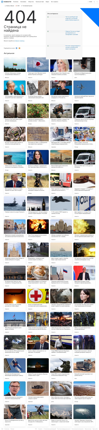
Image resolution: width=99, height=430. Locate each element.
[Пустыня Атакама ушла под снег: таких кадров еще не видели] (84, 392)
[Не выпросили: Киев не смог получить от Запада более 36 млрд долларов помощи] (15, 276)
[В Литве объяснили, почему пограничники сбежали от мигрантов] (15, 68)
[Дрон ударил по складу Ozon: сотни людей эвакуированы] (84, 207)
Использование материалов (77, 428)
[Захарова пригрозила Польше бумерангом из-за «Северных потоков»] (61, 276)
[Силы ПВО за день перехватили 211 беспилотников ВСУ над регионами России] (61, 369)
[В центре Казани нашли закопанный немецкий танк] (38, 91)
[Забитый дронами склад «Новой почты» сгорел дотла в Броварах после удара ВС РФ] (61, 323)
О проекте (40, 428)
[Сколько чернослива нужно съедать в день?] (38, 392)
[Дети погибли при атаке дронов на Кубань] (84, 161)
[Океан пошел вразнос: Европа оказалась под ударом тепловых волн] (15, 161)
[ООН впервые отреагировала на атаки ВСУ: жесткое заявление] (15, 91)
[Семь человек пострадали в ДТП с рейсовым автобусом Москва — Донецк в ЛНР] (38, 323)
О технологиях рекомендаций (50, 428)
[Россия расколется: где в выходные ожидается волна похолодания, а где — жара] (38, 184)
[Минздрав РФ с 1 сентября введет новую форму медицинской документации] (61, 137)
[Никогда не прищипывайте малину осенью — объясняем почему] (38, 114)
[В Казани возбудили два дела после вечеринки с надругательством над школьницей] (84, 68)
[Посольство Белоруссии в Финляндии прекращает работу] (15, 369)
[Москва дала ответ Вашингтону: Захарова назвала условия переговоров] (61, 68)
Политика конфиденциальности (63, 428)
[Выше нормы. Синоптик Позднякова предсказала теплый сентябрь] (84, 137)
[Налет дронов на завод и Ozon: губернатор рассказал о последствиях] (61, 184)
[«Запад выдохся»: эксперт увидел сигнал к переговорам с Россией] (38, 207)
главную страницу (19, 41)
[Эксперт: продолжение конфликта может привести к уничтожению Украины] (61, 300)
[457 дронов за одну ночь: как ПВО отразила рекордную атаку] (84, 253)
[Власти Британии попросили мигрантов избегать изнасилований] (61, 161)
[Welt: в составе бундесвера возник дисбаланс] (84, 323)
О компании (6, 428)
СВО (18, 5)
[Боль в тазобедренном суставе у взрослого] (15, 415)
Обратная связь (88, 428)
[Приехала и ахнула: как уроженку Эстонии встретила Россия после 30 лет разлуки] (15, 230)
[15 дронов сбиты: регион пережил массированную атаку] (84, 114)
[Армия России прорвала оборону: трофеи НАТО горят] (38, 369)
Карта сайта (95, 428)
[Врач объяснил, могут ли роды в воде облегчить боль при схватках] (61, 392)
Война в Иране (10, 5)
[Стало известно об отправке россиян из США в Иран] (15, 300)
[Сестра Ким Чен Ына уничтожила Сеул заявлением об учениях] (84, 300)
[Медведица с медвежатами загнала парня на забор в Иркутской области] (38, 253)
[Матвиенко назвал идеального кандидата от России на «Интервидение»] (61, 91)
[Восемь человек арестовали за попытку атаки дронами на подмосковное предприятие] (15, 137)
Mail (2, 428)
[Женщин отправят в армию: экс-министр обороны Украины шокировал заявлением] (61, 114)
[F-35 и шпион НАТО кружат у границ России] (61, 207)
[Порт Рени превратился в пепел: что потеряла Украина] (38, 230)
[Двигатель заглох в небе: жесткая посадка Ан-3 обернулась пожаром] (38, 415)
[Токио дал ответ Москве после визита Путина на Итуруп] (38, 68)
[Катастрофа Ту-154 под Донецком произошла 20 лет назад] (15, 346)
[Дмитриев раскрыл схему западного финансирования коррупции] (84, 276)
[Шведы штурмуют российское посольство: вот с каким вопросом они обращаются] (61, 230)
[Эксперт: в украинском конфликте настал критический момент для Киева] (84, 230)
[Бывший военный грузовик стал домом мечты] (84, 369)
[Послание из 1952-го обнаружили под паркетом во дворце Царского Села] (38, 137)
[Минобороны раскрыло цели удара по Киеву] (15, 323)
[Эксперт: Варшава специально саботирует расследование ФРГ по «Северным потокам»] (84, 415)
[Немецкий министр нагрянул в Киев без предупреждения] (15, 392)
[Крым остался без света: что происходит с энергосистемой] (61, 415)
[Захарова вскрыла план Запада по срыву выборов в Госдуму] (15, 253)
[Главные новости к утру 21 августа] (15, 207)
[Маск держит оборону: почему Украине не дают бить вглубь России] (15, 184)
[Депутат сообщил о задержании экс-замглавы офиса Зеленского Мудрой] (38, 161)
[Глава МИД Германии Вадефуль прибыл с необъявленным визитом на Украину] (61, 346)
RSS (36, 428)
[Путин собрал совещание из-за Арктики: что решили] (38, 346)
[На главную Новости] (7, 1)
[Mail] (2, 1)
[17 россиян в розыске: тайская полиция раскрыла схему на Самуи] (84, 346)
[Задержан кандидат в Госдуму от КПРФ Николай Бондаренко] (84, 184)
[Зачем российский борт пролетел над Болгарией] (84, 91)
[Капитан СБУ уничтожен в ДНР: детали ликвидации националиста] (15, 114)
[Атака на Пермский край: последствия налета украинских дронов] (38, 300)
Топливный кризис (27, 5)
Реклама (12, 428)
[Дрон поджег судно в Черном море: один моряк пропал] (61, 253)
